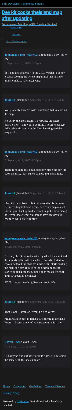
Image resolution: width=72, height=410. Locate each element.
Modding (16, 34)
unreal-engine (16, 27)
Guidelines (35, 386)
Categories (19, 386)
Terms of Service (55, 386)
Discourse (23, 401)
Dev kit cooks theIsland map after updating (32, 15)
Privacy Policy (11, 393)
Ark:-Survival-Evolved (16, 41)
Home (6, 386)
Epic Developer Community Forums (23, 3)
